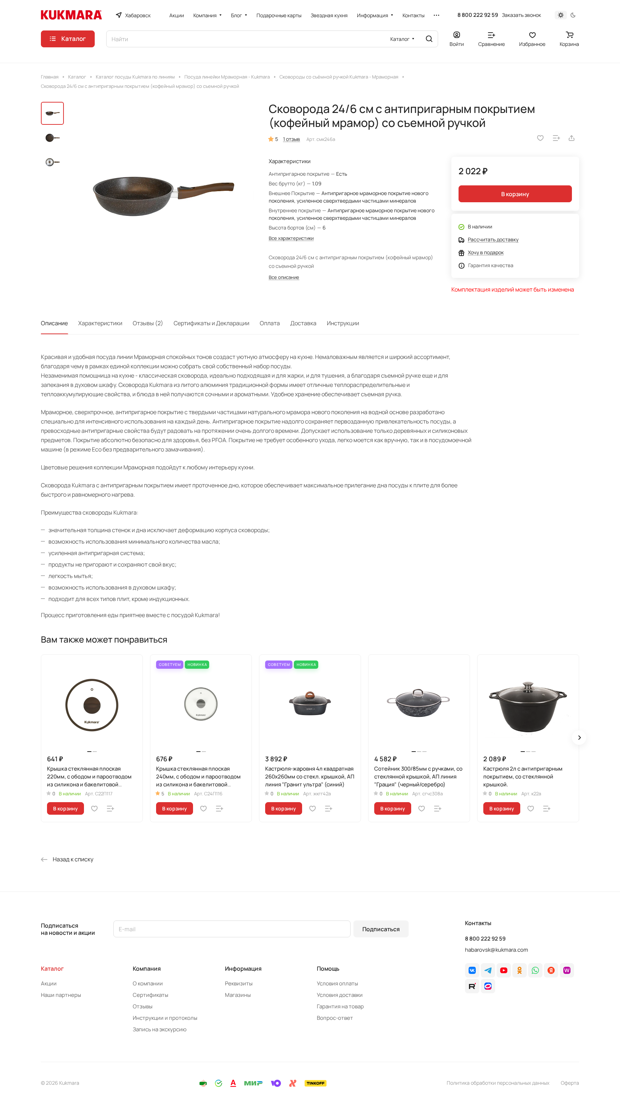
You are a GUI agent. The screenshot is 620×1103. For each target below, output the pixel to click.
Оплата (270, 323)
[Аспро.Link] (488, 986)
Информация (243, 968)
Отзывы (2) (148, 323)
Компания (147, 968)
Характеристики (100, 323)
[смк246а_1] (161, 195)
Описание (54, 323)
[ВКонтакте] (472, 970)
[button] (579, 737)
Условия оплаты (337, 983)
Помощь (328, 968)
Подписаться (381, 929)
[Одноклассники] (519, 970)
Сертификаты (150, 995)
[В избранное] (540, 138)
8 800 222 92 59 (477, 15)
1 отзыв (291, 139)
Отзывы (142, 1006)
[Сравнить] (556, 138)
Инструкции (343, 323)
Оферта (570, 1082)
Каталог (52, 968)
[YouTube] (504, 970)
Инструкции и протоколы (165, 1018)
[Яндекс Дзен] (551, 970)
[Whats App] (535, 970)
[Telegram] (488, 970)
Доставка (303, 323)
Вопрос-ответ (335, 1018)
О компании (148, 983)
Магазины (238, 995)
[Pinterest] (567, 970)
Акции (49, 983)
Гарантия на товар (340, 1006)
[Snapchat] (472, 986)
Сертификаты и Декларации (211, 323)
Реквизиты (239, 983)
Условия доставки (340, 995)
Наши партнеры (61, 995)
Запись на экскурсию (160, 1029)
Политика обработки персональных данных (498, 1082)
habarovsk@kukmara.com (496, 949)
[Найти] (429, 38)
